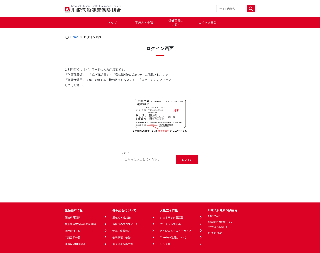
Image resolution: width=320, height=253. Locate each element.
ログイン (187, 159)
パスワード (129, 153)
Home (74, 37)
